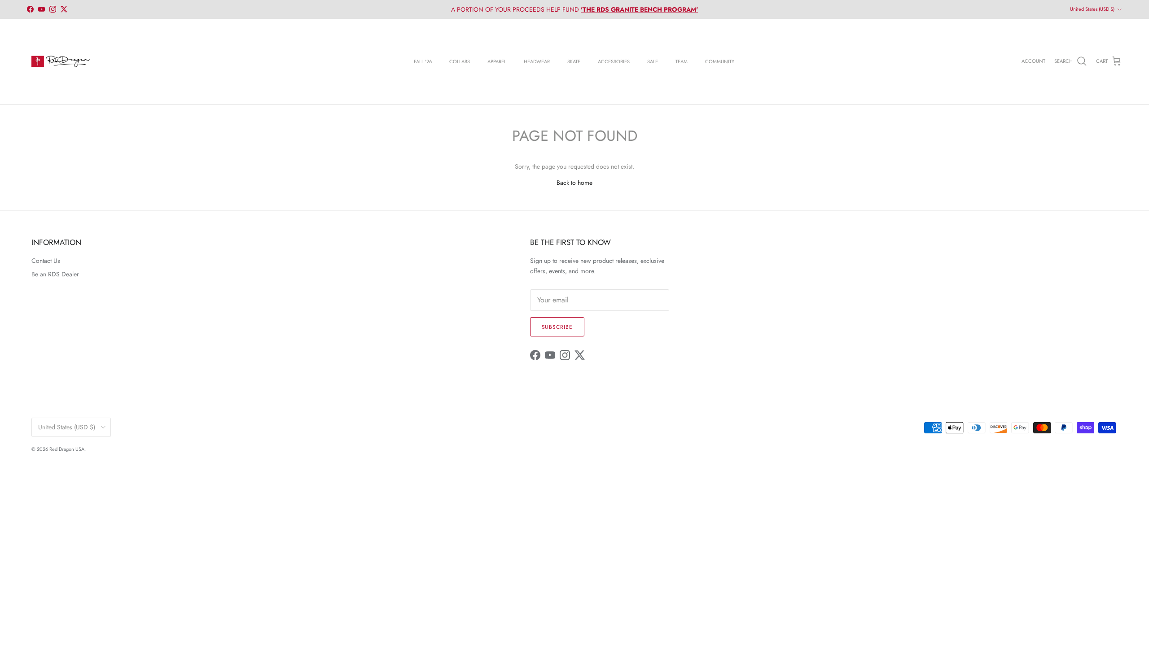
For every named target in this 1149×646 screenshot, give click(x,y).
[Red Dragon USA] (60, 61)
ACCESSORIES (614, 61)
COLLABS (459, 61)
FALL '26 (423, 61)
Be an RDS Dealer (55, 274)
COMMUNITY (719, 61)
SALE (652, 61)
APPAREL (496, 61)
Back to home (574, 182)
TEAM (681, 61)
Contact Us (45, 260)
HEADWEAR (537, 61)
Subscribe (557, 327)
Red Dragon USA (66, 449)
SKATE (573, 61)
